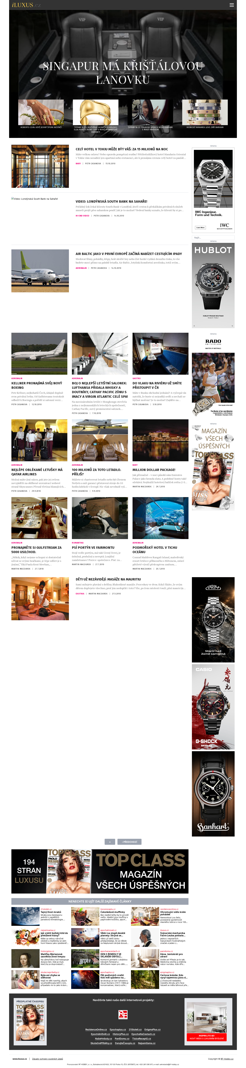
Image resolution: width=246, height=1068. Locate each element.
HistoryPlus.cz (121, 1034)
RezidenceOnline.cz (96, 1029)
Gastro (137, 378)
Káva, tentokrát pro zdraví (171, 955)
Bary (78, 163)
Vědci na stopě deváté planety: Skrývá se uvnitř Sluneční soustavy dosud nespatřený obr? (113, 934)
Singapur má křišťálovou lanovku (123, 72)
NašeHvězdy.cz (103, 1038)
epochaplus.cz (107, 972)
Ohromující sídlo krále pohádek (173, 913)
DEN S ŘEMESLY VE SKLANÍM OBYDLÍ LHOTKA (111, 955)
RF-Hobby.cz (227, 1059)
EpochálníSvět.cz (100, 1034)
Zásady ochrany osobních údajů (47, 1059)
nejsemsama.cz (48, 930)
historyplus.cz (47, 951)
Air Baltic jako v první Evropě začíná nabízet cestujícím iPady (129, 254)
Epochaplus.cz (118, 1029)
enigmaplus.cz (167, 972)
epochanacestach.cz (110, 951)
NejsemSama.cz (146, 1043)
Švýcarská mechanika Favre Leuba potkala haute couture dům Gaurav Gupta (172, 934)
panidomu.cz (166, 951)
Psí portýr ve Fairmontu (93, 548)
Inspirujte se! (207, 1037)
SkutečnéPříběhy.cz (101, 1043)
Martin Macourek (142, 486)
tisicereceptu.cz (108, 909)
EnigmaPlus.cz (152, 1029)
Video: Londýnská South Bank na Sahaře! (111, 201)
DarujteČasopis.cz (125, 1043)
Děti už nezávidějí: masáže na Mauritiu (108, 579)
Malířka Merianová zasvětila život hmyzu (53, 955)
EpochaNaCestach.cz (143, 1034)
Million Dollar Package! (154, 470)
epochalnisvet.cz (108, 930)
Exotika (80, 594)
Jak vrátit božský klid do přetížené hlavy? (54, 934)
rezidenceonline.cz (169, 909)
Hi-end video (83, 216)
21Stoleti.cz (135, 1029)
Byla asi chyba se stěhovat (50, 976)
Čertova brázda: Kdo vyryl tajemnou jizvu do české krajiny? (173, 976)
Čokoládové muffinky (113, 912)
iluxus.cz (164, 930)
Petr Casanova (93, 163)
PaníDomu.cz (122, 1038)
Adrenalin (81, 268)
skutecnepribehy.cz (50, 972)
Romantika (78, 543)
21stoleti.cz (46, 909)
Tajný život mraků (51, 912)
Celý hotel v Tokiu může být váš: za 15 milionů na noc (122, 149)
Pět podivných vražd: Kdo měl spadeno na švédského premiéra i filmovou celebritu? (113, 976)
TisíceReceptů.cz (141, 1038)
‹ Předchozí (129, 841)
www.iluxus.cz (20, 1059)
